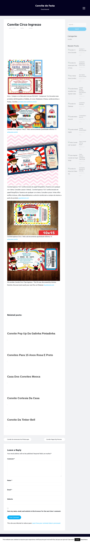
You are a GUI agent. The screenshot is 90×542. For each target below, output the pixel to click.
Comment (11, 459)
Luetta (22, 28)
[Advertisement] (34, 44)
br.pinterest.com (49, 285)
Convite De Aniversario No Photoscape (18, 439)
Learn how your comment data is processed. (46, 523)
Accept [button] (77, 539)
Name (9, 480)
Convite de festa (45, 5)
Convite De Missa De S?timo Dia (82, 169)
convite (31, 28)
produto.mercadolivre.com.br (27, 102)
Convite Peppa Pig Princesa (54, 439)
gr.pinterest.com (24, 198)
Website (10, 499)
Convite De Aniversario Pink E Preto (82, 63)
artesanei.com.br (12, 132)
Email (9, 490)
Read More (84, 539)
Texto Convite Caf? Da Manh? (82, 143)
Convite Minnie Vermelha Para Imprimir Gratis (82, 91)
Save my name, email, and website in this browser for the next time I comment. (34, 511)
